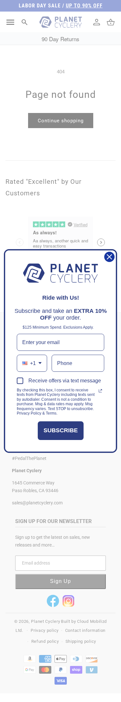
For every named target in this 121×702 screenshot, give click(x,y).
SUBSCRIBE (61, 430)
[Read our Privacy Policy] (100, 391)
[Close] (109, 257)
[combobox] (32, 363)
